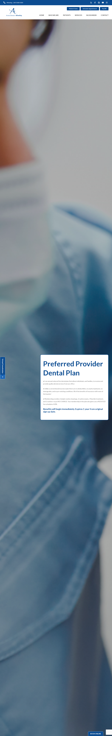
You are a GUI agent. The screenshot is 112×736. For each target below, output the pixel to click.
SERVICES (78, 15)
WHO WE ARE (53, 15)
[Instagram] (106, 2)
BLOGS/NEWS (91, 15)
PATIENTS (66, 15)
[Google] (99, 2)
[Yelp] (91, 2)
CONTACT (104, 15)
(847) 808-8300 (18, 2)
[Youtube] (103, 2)
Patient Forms (73, 8)
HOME (41, 15)
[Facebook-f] (95, 2)
